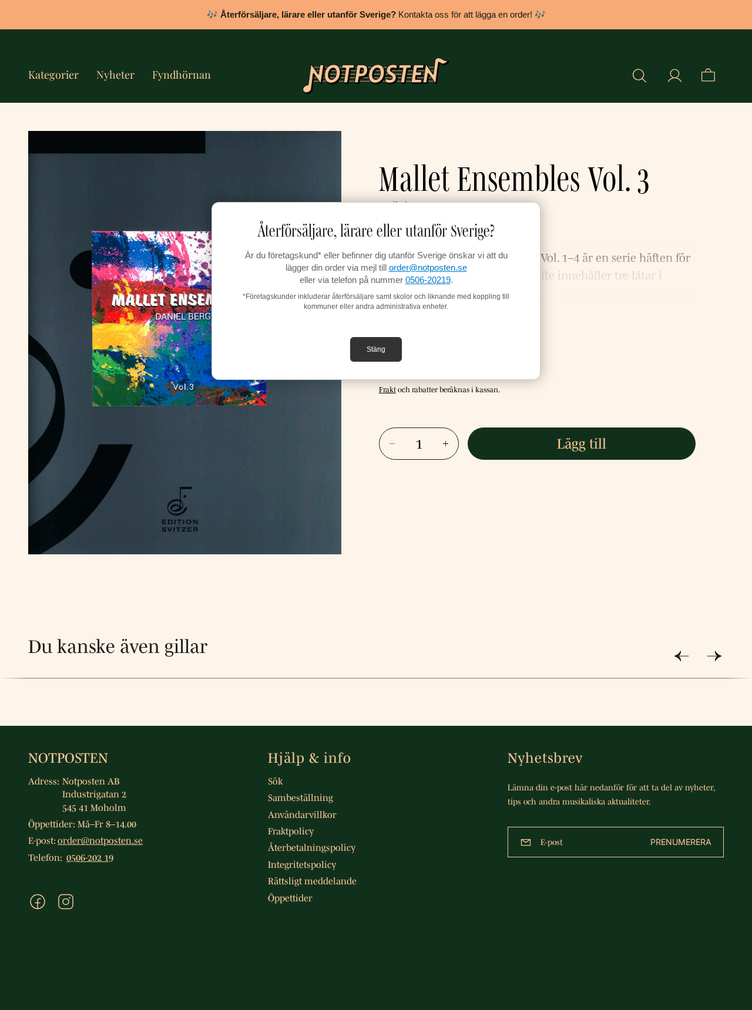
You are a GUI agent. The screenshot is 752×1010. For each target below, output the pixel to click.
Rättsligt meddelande (312, 881)
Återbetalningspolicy (311, 847)
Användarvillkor (302, 814)
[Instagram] (65, 901)
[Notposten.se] (376, 76)
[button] (639, 76)
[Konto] (674, 76)
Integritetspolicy (302, 864)
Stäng (376, 349)
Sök (275, 781)
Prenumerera (680, 842)
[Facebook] (37, 901)
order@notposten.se (428, 267)
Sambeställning (300, 797)
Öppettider (290, 898)
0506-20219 (428, 280)
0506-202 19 (89, 857)
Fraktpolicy (291, 831)
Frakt (387, 389)
